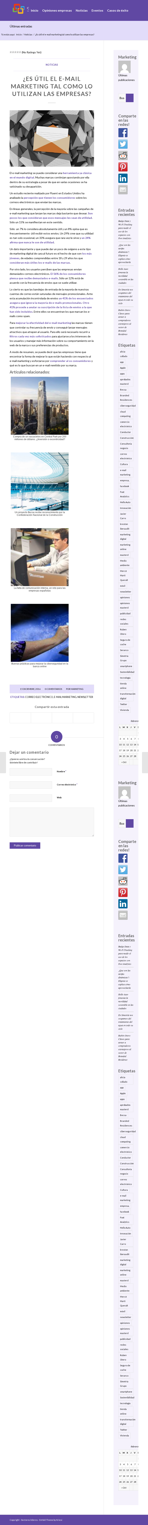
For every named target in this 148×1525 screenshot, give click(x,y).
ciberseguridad (127, 405)
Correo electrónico (67, 784)
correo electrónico (39, 697)
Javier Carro (123, 516)
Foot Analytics (124, 494)
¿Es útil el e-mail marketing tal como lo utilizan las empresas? (52, 86)
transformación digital (127, 695)
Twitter (123, 704)
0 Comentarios (53, 689)
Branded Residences (126, 397)
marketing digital (125, 536)
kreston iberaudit (124, 526)
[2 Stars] (13, 52)
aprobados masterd (125, 381)
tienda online (123, 685)
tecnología (125, 677)
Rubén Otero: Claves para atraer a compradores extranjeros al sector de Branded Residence (124, 322)
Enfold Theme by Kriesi (50, 1520)
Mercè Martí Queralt (124, 575)
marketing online (125, 546)
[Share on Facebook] (123, 132)
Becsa (123, 389)
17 (120, 750)
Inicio (19, 34)
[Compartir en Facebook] (20, 718)
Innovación (125, 508)
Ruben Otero (123, 631)
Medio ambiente (125, 562)
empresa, (124, 480)
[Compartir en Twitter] (41, 718)
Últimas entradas (21, 26)
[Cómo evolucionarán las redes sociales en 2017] (145, 762)
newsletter (85, 697)
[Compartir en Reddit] (83, 718)
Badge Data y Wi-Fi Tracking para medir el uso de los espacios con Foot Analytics (125, 229)
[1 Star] (11, 52)
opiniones (125, 597)
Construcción (127, 438)
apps (122, 373)
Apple (123, 368)
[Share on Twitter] (123, 144)
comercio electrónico (126, 424)
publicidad (125, 613)
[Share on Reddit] (123, 155)
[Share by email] (123, 189)
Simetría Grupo (124, 658)
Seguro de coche (125, 642)
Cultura (124, 464)
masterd (124, 555)
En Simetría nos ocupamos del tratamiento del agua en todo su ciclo (125, 296)
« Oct (123, 762)
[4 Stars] (18, 52)
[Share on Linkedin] (123, 178)
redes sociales (124, 621)
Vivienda (124, 710)
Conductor (125, 432)
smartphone (126, 666)
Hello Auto (125, 502)
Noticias (28, 34)
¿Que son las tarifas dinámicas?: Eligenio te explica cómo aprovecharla (124, 253)
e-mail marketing (65, 697)
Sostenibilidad (127, 672)
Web (59, 797)
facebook (124, 486)
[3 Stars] (15, 52)
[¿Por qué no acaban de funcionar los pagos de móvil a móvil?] (3, 762)
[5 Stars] (20, 52)
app (122, 362)
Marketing (77, 689)
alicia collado (123, 353)
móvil (122, 586)
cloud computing (125, 413)
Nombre (61, 771)
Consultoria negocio (126, 445)
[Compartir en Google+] (62, 718)
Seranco (124, 650)
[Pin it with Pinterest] (123, 166)
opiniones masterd (125, 605)
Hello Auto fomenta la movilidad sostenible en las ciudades (125, 275)
